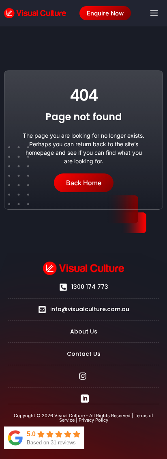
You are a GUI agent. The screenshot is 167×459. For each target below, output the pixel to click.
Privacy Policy (93, 420)
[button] (154, 13)
